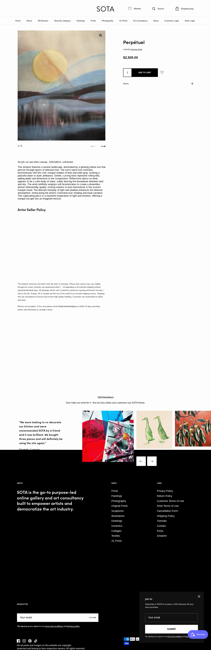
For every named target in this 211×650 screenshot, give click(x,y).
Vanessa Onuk (136, 49)
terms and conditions (54, 626)
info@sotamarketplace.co (68, 306)
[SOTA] (105, 9)
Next (152, 461)
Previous (141, 461)
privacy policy (73, 626)
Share (126, 83)
